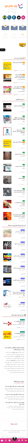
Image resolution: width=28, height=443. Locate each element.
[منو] (23, 18)
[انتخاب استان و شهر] (14, 18)
